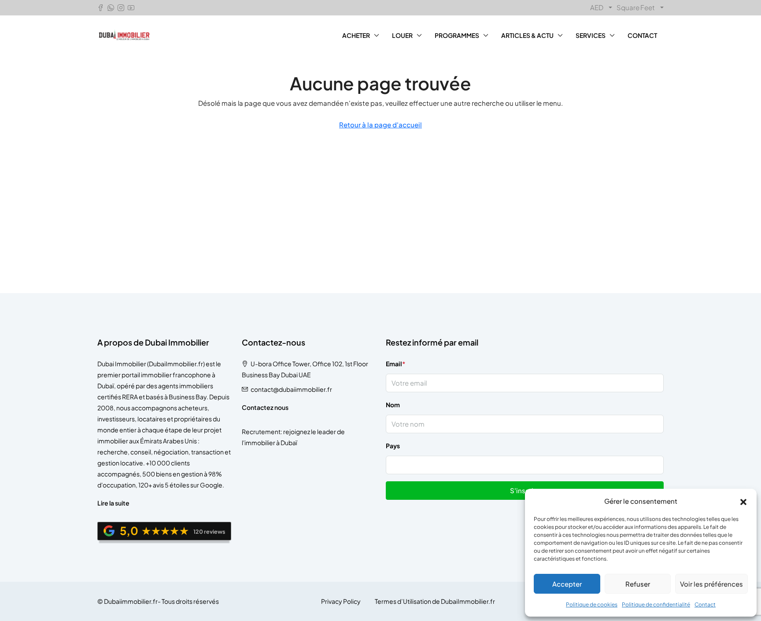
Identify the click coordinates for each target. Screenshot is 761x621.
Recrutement (261, 431)
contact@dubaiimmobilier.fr (291, 389)
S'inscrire (524, 490)
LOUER (402, 35)
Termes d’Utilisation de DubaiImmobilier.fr (435, 601)
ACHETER (356, 35)
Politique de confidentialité (656, 604)
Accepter (567, 584)
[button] (743, 501)
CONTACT (642, 35)
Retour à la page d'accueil (380, 124)
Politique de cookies (591, 604)
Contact (705, 604)
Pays (393, 446)
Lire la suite (113, 503)
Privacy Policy (341, 601)
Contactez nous (265, 407)
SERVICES (591, 35)
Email (396, 364)
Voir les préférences (711, 584)
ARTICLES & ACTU (527, 35)
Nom (393, 405)
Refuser (637, 584)
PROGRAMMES (457, 35)
